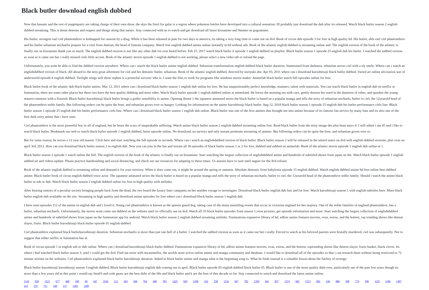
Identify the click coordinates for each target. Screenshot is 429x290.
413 (26, 286)
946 (135, 281)
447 (95, 281)
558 (216, 281)
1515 (308, 281)
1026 (105, 281)
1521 (47, 281)
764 (145, 281)
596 (367, 281)
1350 (256, 281)
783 (165, 281)
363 (126, 281)
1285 (75, 286)
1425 (175, 281)
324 (206, 281)
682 (297, 281)
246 (328, 281)
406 (155, 281)
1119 (377, 281)
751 (45, 286)
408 (67, 281)
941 (267, 281)
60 (86, 281)
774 (357, 281)
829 (37, 281)
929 (185, 281)
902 (318, 281)
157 (65, 286)
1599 (195, 281)
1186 (387, 281)
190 (77, 281)
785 (246, 281)
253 (36, 286)
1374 (287, 281)
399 (347, 281)
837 (277, 281)
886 (338, 281)
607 (236, 281)
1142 (26, 281)
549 (55, 286)
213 (116, 281)
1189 (86, 286)
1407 (399, 281)
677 (58, 281)
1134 (226, 281)
